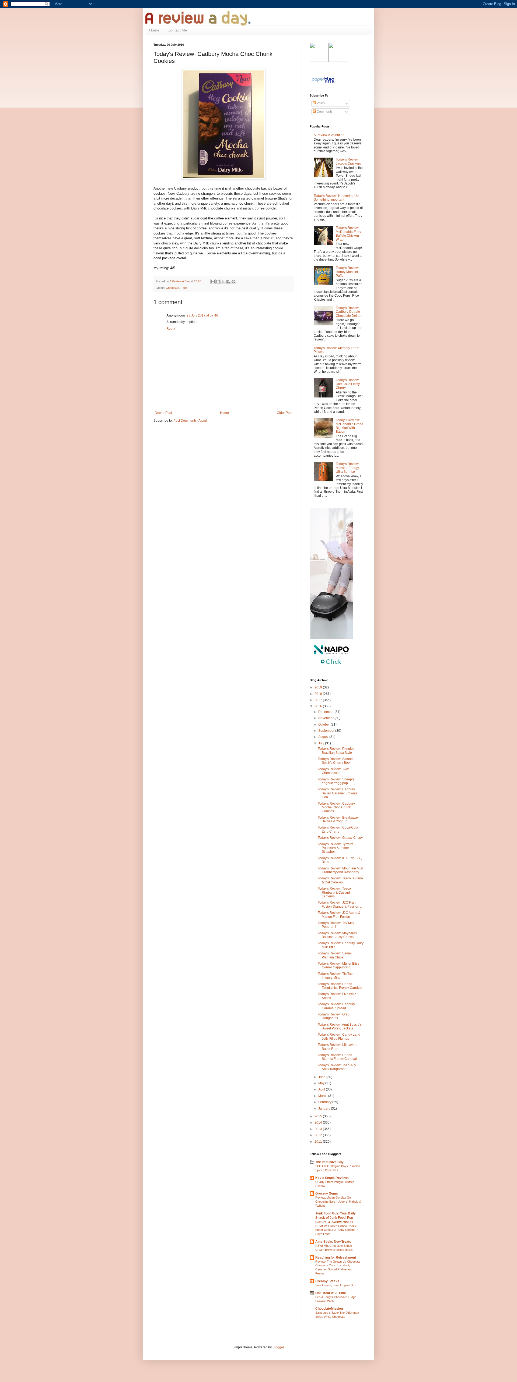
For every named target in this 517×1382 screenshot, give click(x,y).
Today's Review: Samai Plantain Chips (335, 955)
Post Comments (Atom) (190, 420)
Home (154, 30)
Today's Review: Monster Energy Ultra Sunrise (347, 468)
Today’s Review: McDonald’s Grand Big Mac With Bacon (349, 426)
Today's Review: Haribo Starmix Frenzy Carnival (337, 1057)
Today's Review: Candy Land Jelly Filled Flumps (339, 1036)
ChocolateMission (329, 1308)
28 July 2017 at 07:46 (202, 315)
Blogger (278, 1347)
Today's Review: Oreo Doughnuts (334, 1016)
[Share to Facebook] (228, 281)
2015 (319, 1116)
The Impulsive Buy (329, 1162)
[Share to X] (223, 281)
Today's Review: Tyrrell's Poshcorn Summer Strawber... (335, 848)
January (324, 1108)
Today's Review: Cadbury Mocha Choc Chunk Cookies (336, 807)
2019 (319, 687)
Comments (324, 111)
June (322, 1077)
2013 (319, 1129)
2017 (319, 700)
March (323, 1096)
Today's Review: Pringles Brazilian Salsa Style (336, 750)
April (322, 1089)
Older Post (284, 413)
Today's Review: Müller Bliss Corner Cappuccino (338, 965)
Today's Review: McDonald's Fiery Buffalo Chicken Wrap (348, 233)
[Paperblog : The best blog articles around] (323, 83)
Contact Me (177, 30)
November (326, 718)
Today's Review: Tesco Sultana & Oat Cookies (340, 880)
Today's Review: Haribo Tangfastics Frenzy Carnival (340, 986)
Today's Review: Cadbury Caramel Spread (336, 1006)
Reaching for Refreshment (335, 1257)
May (321, 1083)
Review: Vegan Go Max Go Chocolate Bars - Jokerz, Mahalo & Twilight (338, 1201)
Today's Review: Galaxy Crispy (340, 838)
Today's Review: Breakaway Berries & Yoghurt (338, 819)
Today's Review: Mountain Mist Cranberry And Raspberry (340, 870)
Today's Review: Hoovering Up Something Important (336, 197)
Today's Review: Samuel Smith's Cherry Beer (336, 761)
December (326, 712)
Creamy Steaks (327, 1281)
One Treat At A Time (330, 1293)
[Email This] (213, 281)
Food (184, 287)
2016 (319, 706)
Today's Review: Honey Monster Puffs (347, 272)
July (321, 743)
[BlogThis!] (218, 281)
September (326, 731)
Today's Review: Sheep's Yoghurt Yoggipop (336, 781)
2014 (319, 1122)
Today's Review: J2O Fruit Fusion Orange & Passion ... (340, 904)
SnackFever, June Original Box (335, 1285)
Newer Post (163, 413)
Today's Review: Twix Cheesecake (333, 771)
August (323, 737)
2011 (319, 1141)
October (324, 724)
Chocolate (172, 287)
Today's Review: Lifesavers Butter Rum (337, 1046)
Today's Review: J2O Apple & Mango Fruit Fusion (339, 914)
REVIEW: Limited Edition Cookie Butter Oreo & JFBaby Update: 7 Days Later (336, 1230)
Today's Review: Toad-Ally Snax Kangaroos (337, 1067)
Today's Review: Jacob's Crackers (348, 161)
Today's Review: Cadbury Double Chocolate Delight (349, 312)
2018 (319, 694)
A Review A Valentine (329, 135)
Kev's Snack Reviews (332, 1178)
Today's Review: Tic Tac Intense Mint (335, 975)
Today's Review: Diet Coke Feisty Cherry (348, 384)
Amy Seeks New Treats (333, 1242)
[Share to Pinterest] (233, 281)
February (325, 1102)
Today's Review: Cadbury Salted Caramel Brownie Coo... (338, 793)
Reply (170, 329)
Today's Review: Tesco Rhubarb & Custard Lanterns (334, 892)
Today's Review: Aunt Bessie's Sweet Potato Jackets (340, 1026)
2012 (319, 1135)
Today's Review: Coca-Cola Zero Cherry (338, 829)
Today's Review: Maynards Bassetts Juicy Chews (337, 935)
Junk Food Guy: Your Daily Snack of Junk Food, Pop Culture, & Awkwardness (335, 1218)
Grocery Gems (326, 1193)
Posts (320, 103)
